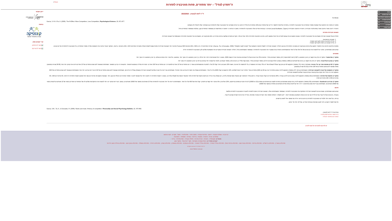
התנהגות (176, 137)
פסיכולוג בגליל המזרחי (217, 143)
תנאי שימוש (167, 134)
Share (56, 2)
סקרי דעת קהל (186, 141)
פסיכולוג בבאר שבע (245, 143)
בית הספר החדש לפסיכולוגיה (329, 114)
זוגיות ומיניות (199, 139)
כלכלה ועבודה (189, 139)
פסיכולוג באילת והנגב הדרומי (116, 143)
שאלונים (215, 137)
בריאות (194, 137)
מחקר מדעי (193, 134)
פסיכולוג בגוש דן (280, 143)
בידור (173, 139)
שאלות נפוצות (217, 134)
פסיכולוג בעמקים (188, 143)
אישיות (205, 137)
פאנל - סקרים (176, 134)
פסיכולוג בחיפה (257, 143)
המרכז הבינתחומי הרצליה (330, 116)
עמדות (189, 137)
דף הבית (225, 134)
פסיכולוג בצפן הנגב (132, 143)
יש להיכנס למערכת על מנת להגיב (316, 125)
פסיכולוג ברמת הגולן (231, 143)
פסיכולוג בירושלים (268, 143)
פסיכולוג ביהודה (155, 143)
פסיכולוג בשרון (165, 143)
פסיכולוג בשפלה (144, 143)
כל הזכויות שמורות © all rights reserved (196, 146)
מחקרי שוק (177, 141)
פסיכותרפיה (180, 139)
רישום (210, 134)
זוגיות (210, 137)
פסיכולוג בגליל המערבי (202, 143)
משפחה (183, 137)
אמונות (200, 137)
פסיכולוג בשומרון (177, 143)
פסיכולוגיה (185, 134)
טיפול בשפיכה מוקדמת (199, 141)
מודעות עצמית (202, 134)
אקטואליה (212, 139)
